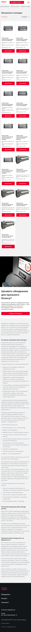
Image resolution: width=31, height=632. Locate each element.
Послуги (4, 598)
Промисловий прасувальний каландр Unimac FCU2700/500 (21, 72)
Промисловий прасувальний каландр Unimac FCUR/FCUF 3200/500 (7, 171)
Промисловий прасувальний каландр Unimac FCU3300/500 (7, 104)
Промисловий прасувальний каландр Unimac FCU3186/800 (21, 104)
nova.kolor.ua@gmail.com (8, 610)
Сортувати (24, 17)
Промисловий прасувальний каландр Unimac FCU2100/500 (7, 72)
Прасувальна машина (15, 6)
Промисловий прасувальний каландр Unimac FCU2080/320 (21, 39)
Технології (5, 602)
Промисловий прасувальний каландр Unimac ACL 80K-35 (7, 236)
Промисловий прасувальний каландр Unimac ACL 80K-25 (21, 170)
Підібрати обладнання (15, 313)
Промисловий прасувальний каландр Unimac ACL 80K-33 (21, 204)
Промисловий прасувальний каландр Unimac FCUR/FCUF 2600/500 (21, 137)
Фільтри (5, 17)
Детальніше (8, 51)
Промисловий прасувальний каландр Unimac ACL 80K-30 (7, 204)
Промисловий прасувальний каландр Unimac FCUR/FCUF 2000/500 (7, 137)
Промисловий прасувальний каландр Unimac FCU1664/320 (7, 39)
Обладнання (5, 594)
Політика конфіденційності (8, 627)
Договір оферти (5, 623)
